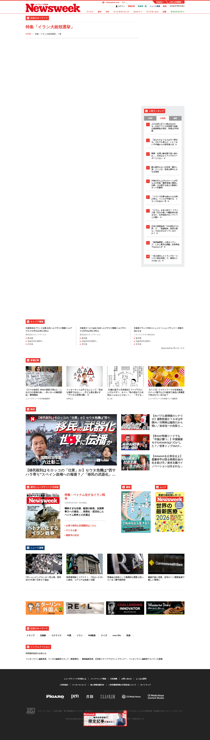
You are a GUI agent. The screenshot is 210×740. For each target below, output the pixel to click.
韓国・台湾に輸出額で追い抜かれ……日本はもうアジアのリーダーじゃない (164, 155)
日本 (107, 12)
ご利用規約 (63, 685)
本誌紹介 (159, 2)
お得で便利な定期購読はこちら (81, 525)
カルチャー (137, 12)
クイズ (104, 635)
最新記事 (131, 6)
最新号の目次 (72, 535)
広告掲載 (113, 679)
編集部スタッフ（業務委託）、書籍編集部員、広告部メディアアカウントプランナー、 (92, 659)
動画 (165, 6)
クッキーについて (79, 685)
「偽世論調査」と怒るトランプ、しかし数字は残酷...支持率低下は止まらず (165, 244)
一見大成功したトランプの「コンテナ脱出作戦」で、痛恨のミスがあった (164, 258)
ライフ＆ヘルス (152, 12)
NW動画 (92, 635)
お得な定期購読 (175, 2)
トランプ (30, 635)
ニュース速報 (155, 6)
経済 (99, 12)
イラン (80, 635)
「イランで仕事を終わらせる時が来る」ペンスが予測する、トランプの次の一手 (164, 198)
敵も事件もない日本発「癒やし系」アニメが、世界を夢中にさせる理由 (164, 169)
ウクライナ (57, 635)
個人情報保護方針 (97, 685)
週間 (175, 118)
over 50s (117, 635)
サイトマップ (145, 685)
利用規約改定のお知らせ (36, 653)
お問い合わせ (126, 679)
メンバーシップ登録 (98, 679)
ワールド (90, 12)
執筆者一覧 (142, 6)
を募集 (160, 659)
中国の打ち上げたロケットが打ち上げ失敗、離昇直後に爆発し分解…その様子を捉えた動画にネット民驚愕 (164, 184)
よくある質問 (141, 679)
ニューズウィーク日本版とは (75, 679)
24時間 (162, 118)
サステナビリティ (177, 12)
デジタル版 (71, 530)
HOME (28, 34)
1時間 (150, 118)
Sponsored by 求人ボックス (172, 348)
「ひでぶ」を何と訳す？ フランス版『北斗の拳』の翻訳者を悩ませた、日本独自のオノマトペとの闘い (164, 213)
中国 (69, 635)
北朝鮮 (43, 635)
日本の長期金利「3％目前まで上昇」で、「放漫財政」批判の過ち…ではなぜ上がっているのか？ (165, 229)
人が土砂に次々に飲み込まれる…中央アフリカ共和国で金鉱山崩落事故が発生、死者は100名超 (165, 127)
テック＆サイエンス (121, 12)
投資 (128, 635)
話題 (164, 12)
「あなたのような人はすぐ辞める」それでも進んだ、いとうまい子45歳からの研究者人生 (164, 142)
